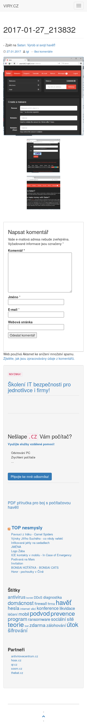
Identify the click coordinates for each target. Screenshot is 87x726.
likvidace (67, 608)
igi (27, 51)
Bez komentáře (43, 51)
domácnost (21, 603)
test (27, 626)
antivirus (16, 597)
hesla (13, 608)
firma (51, 604)
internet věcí (28, 609)
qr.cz (14, 664)
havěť (63, 602)
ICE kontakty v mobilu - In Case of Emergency (41, 555)
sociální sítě (62, 619)
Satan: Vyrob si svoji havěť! (36, 45)
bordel (29, 597)
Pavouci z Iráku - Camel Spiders (32, 534)
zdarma (37, 625)
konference (48, 608)
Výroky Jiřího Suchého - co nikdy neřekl (37, 538)
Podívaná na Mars (23, 559)
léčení (13, 614)
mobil (24, 614)
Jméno (13, 297)
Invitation (17, 563)
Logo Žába (18, 551)
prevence (63, 613)
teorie (16, 624)
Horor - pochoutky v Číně (27, 571)
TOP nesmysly (27, 527)
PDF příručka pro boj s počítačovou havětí (39, 504)
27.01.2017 (14, 51)
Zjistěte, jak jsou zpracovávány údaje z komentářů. (39, 358)
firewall (41, 603)
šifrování (17, 630)
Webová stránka (20, 322)
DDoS (38, 597)
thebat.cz (17, 673)
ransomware (39, 619)
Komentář (16, 250)
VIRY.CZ (11, 6)
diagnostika (52, 597)
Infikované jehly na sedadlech (30, 543)
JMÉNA (16, 547)
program (17, 619)
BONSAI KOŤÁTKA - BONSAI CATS (35, 567)
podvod (40, 613)
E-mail (12, 309)
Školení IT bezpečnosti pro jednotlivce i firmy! (39, 387)
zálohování (56, 625)
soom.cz (16, 668)
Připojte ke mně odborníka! (30, 476)
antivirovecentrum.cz (24, 656)
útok (72, 624)
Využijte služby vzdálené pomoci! (31, 444)
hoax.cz (16, 660)
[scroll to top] (43, 716)
